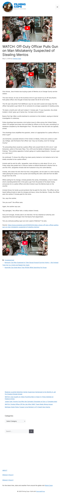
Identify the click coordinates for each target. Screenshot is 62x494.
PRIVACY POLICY (7, 475)
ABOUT (4, 470)
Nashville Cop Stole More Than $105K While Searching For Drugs (26, 267)
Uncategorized (9, 260)
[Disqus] (31, 293)
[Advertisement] (31, 373)
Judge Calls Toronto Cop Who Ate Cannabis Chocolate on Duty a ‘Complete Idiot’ (31, 401)
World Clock (49, 485)
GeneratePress (40, 491)
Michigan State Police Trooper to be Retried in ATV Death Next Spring (27, 407)
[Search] (31, 431)
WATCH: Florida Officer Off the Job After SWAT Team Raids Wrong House (29, 404)
